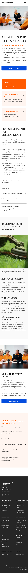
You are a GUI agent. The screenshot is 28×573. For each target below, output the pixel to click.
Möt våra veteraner (18, 524)
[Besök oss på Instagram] (5, 491)
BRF (17, 546)
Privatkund (19, 542)
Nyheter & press (20, 554)
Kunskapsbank (5, 554)
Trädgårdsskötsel (20, 502)
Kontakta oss (14, 72)
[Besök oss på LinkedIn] (8, 491)
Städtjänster (5, 506)
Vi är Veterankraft (6, 539)
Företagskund (19, 544)
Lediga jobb (19, 521)
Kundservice (19, 537)
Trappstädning (5, 524)
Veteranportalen (20, 531)
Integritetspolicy (6, 565)
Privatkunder (5, 497)
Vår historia (4, 542)
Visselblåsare (9, 567)
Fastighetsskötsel (20, 506)
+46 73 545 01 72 (8, 88)
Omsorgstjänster (6, 504)
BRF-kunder (4, 514)
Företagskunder (21, 497)
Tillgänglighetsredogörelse (20, 567)
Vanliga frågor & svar (20, 528)
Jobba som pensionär (19, 517)
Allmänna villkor (15, 565)
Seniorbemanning (20, 499)
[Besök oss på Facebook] (2, 491)
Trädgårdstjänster (6, 499)
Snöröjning (19, 504)
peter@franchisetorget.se (11, 90)
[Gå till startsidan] (7, 3)
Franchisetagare (6, 546)
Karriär (3, 544)
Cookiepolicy (23, 565)
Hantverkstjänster (6, 502)
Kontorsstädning (20, 509)
